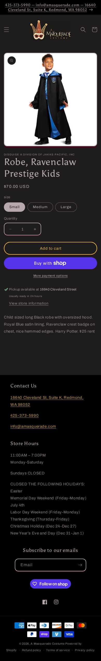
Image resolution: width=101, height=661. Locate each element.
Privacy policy (85, 650)
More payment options (50, 275)
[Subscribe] (80, 565)
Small (14, 207)
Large (66, 207)
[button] (6, 29)
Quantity (10, 218)
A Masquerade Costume (47, 643)
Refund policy (31, 650)
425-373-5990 (24, 415)
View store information (28, 303)
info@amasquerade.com (33, 426)
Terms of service (58, 650)
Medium (40, 207)
